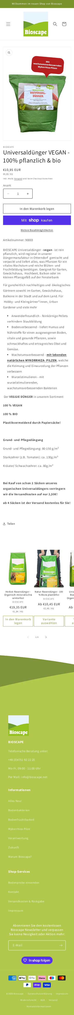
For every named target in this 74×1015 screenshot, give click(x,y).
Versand (18, 178)
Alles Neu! (15, 801)
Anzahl (7, 185)
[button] (8, 24)
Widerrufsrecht (28, 1000)
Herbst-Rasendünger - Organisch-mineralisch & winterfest (18, 595)
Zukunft (13, 847)
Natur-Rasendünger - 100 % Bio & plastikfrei (49, 593)
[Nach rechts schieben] (46, 637)
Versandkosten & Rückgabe (26, 901)
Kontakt (13, 892)
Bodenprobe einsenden (23, 882)
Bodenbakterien (19, 810)
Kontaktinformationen (39, 1006)
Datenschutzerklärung (40, 993)
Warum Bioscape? (20, 856)
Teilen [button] (11, 523)
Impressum (15, 910)
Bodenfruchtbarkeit (21, 819)
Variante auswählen (49, 621)
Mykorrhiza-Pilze (19, 829)
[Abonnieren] (60, 945)
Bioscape (18, 993)
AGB (42, 1000)
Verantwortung (18, 838)
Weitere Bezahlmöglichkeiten (37, 230)
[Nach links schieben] (27, 637)
